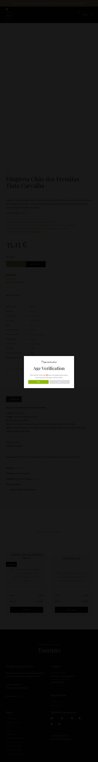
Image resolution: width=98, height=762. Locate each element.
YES (38, 382)
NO (59, 382)
